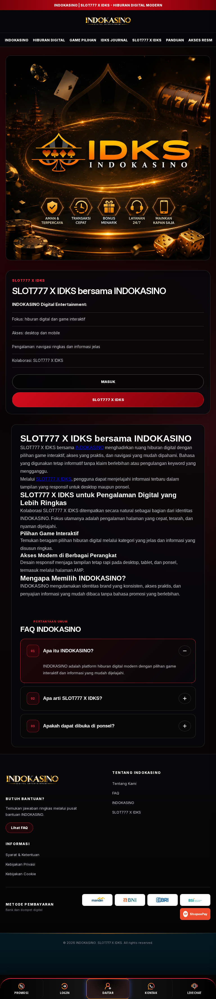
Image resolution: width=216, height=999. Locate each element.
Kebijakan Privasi (20, 864)
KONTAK (151, 993)
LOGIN (64, 993)
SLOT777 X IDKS (146, 40)
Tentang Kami (124, 783)
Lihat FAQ (19, 828)
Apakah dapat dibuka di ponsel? (78, 726)
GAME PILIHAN (82, 40)
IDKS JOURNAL (114, 40)
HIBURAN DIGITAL (49, 40)
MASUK (108, 381)
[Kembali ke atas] (203, 970)
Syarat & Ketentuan (22, 854)
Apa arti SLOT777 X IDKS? (72, 698)
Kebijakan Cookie (21, 874)
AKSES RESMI (200, 40)
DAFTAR (108, 993)
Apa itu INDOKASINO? (68, 650)
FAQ (115, 793)
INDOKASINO (16, 40)
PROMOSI (21, 993)
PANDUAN (175, 40)
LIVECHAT (194, 993)
